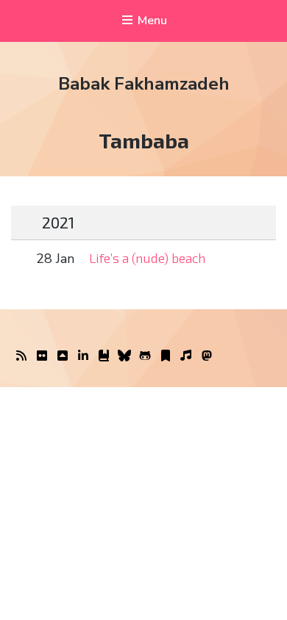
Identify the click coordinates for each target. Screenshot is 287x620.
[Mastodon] (206, 356)
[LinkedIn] (83, 356)
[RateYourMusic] (186, 356)
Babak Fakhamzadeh (144, 83)
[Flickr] (42, 356)
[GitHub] (145, 356)
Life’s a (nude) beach (147, 258)
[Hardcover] (103, 356)
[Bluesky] (124, 356)
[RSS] (21, 356)
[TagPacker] (165, 356)
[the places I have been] (62, 356)
